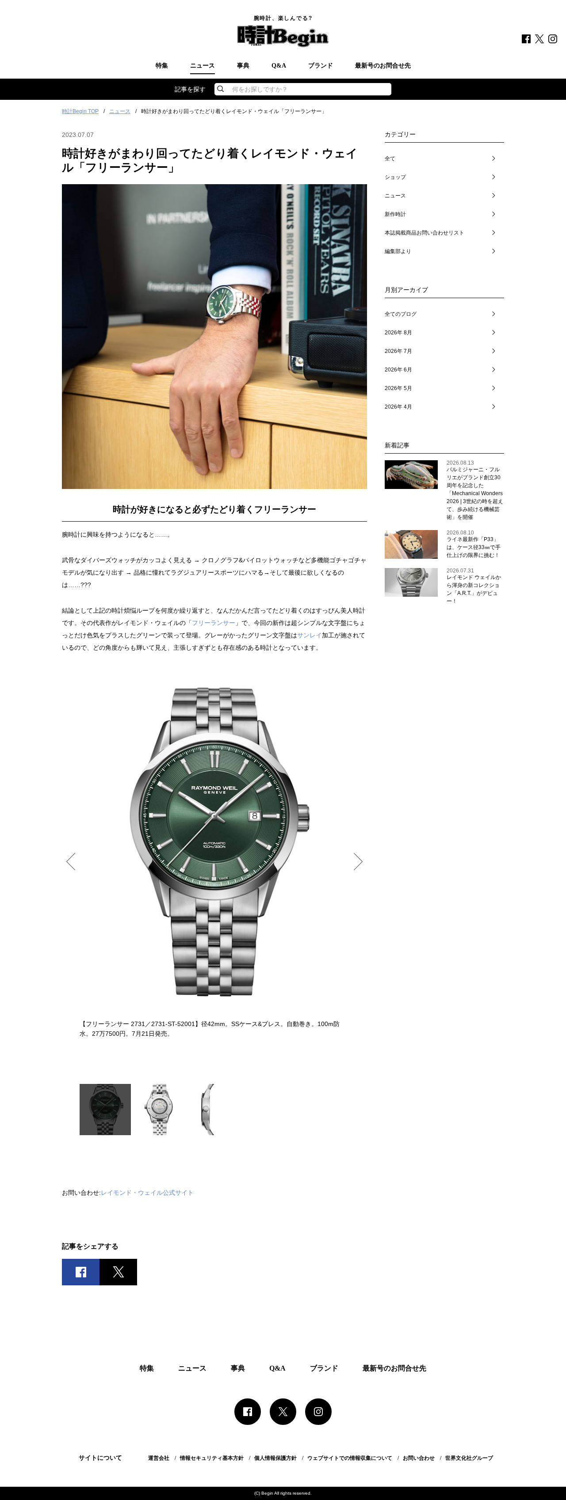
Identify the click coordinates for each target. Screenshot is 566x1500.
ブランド (320, 66)
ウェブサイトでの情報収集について (349, 1458)
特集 (162, 66)
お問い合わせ (419, 1458)
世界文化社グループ (469, 1458)
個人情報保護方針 (275, 1458)
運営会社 (158, 1458)
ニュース (202, 66)
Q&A (279, 66)
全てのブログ (401, 314)
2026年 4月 (398, 407)
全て (390, 158)
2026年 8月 (398, 333)
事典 (243, 66)
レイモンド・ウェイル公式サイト (147, 1192)
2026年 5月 (398, 388)
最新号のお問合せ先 (383, 66)
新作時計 (395, 214)
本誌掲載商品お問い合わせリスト (424, 233)
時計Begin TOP (80, 111)
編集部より (398, 251)
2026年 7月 (398, 351)
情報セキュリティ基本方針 (212, 1458)
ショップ (395, 177)
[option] (214, 853)
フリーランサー (213, 622)
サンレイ (309, 635)
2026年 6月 (398, 370)
